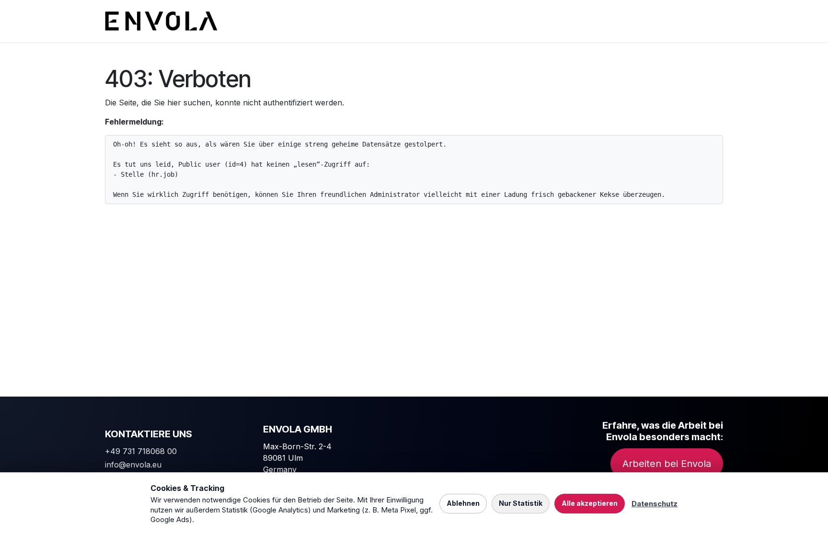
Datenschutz (655, 503)
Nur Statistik (520, 503)
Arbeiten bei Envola (666, 463)
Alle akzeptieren (590, 503)
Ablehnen (463, 503)
